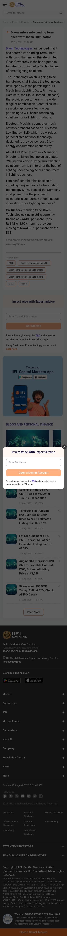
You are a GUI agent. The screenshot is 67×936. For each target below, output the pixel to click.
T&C (34, 481)
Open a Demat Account (33, 472)
